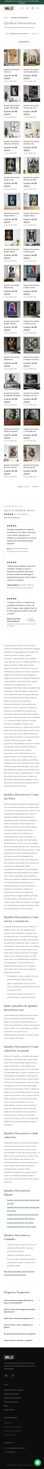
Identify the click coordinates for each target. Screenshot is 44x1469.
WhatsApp (11, 1452)
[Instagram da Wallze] (6, 1375)
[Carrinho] (33, 8)
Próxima (35, 486)
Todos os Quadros (11, 1402)
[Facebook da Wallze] (12, 1375)
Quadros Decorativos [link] (19, 17)
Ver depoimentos (12, 518)
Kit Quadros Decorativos (13, 1390)
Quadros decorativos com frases (20, 1223)
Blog (5, 1406)
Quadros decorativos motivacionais (21, 1226)
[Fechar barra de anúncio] (41, 2)
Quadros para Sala (11, 1394)
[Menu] (38, 8)
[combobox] (28, 41)
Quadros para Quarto (12, 1398)
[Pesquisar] (22, 8)
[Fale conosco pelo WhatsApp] (37, 1462)
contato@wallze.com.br (16, 1448)
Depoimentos (9, 1410)
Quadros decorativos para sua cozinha (22, 1214)
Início (6, 17)
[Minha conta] (27, 8)
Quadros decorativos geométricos (21, 1219)
